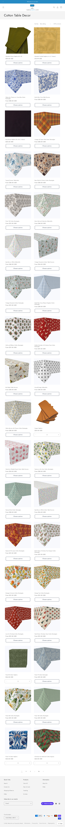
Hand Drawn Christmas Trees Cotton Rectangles (46, 634)
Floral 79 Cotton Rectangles (41, 675)
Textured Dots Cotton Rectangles (13, 510)
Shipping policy (51, 823)
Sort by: (36, 24)
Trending (25, 790)
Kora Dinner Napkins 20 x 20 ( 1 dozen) (15, 139)
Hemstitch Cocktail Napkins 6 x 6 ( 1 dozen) (45, 56)
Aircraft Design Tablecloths (41, 387)
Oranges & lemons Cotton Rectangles (14, 593)
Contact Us (7, 787)
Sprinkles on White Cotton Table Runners (44, 510)
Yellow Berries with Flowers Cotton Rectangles (17, 428)
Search (6, 783)
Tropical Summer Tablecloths (12, 180)
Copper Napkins (38, 428)
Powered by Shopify (19, 823)
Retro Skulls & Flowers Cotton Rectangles (44, 180)
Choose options (18, 63)
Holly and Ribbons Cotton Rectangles (14, 345)
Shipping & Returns (9, 790)
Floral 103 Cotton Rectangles (12, 221)
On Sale (25, 794)
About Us (45, 783)
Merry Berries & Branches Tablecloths (43, 221)
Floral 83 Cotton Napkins (11, 675)
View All (25, 783)
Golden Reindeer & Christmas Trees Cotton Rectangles (45, 346)
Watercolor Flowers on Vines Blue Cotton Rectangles (15, 98)
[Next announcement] (62, 2)
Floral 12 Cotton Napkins (11, 756)
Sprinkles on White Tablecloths (13, 262)
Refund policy (27, 823)
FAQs (5, 794)
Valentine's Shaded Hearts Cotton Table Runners (17, 469)
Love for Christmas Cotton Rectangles (14, 634)
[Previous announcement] (3, 2)
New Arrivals (26, 787)
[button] (3, 7)
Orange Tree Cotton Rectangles (42, 593)
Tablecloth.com (11, 823)
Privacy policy (35, 823)
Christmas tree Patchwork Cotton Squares (44, 756)
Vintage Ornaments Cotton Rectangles (15, 303)
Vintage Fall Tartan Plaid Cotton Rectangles (45, 139)
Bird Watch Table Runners (12, 387)
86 (39, 771)
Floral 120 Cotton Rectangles (41, 715)
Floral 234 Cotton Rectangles (12, 715)
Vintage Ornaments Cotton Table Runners (44, 262)
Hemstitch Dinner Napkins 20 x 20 (14, 56)
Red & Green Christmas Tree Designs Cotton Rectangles (45, 551)
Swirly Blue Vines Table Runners (42, 97)
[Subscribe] (30, 803)
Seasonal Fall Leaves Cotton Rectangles (15, 551)
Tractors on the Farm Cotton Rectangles (44, 469)
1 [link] (21, 771)
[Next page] (43, 771)
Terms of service (42, 823)
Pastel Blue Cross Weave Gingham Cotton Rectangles (45, 303)
